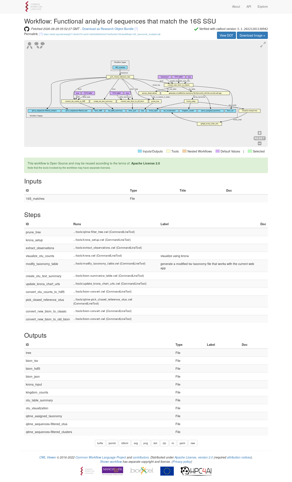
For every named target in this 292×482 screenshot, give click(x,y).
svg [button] (136, 443)
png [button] (145, 443)
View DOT (226, 35)
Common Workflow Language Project (100, 457)
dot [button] (155, 443)
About (236, 6)
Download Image (251, 35)
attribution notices (239, 457)
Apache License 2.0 (145, 163)
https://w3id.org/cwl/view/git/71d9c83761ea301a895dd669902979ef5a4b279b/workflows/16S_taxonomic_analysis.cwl (102, 34)
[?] (136, 29)
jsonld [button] (112, 443)
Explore (263, 6)
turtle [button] (100, 443)
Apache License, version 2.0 (194, 457)
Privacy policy (182, 461)
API (248, 6)
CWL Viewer (47, 457)
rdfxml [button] (124, 443)
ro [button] (173, 443)
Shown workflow (111, 461)
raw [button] (193, 443)
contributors (141, 457)
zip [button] (164, 443)
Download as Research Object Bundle (108, 29)
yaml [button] (182, 443)
